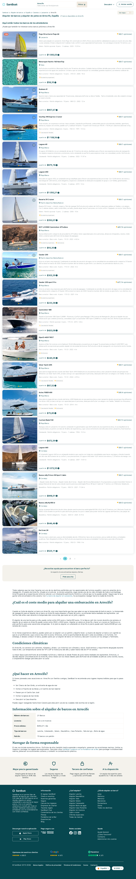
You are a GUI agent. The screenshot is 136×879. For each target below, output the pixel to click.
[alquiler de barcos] (9, 4)
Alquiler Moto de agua (77, 805)
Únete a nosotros (47, 796)
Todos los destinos (105, 808)
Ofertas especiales (76, 815)
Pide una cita (68, 576)
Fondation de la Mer (48, 817)
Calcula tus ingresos (48, 803)
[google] (54, 852)
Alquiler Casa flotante (78, 808)
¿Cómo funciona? (104, 834)
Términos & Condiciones (72, 865)
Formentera (102, 803)
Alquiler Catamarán (76, 803)
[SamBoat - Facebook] (71, 833)
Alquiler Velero (75, 801)
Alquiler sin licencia (77, 810)
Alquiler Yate (74, 798)
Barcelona (101, 801)
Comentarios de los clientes (52, 812)
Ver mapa (122, 13)
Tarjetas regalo (47, 808)
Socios (85, 865)
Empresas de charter (49, 805)
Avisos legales (38, 865)
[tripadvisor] (94, 852)
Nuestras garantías (48, 798)
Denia (100, 805)
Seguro (43, 801)
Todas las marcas (75, 817)
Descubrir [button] (108, 4)
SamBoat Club (46, 810)
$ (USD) (117, 868)
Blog (42, 821)
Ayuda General (103, 832)
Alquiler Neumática (76, 796)
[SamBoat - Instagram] (75, 833)
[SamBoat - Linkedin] (79, 833)
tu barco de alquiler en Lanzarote (59, 596)
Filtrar (80, 4)
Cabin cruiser (74, 812)
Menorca (101, 798)
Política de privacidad (53, 865)
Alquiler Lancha (75, 794)
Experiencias (46, 819)
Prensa (43, 815)
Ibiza (99, 794)
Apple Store (27, 833)
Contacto (101, 837)
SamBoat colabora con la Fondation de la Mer (80, 749)
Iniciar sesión (126, 4)
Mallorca (101, 796)
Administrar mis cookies (107, 839)
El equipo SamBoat (48, 794)
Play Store (27, 839)
